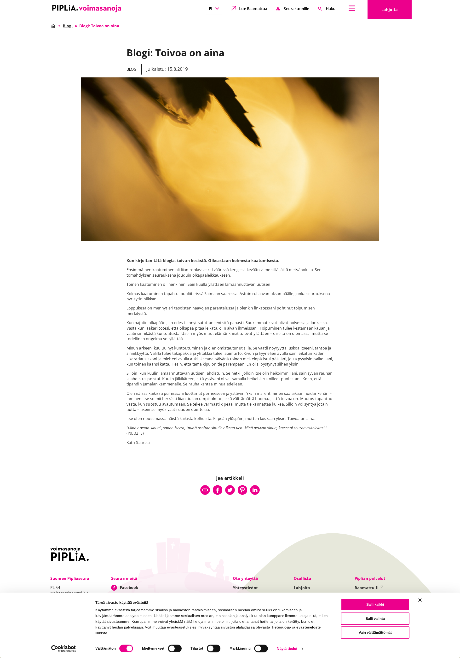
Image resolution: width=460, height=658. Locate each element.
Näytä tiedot (287, 649)
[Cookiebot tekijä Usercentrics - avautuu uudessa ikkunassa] (64, 648)
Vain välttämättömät (375, 632)
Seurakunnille (296, 8)
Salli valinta (375, 619)
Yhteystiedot (245, 587)
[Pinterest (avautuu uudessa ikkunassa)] (242, 490)
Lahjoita (396, 11)
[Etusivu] (86, 8)
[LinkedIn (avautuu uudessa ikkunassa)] (255, 490)
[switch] (175, 648)
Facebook (129, 587)
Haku (331, 8)
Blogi (132, 69)
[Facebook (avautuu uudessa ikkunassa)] (217, 490)
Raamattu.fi (369, 587)
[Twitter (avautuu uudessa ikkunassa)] (230, 490)
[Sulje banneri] (420, 600)
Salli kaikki (375, 604)
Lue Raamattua (253, 8)
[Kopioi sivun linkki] (205, 490)
